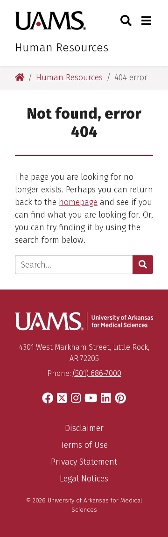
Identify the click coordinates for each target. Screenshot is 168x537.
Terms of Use (84, 445)
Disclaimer (84, 428)
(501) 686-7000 (97, 373)
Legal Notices (84, 478)
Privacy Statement (84, 462)
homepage (78, 202)
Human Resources (61, 47)
